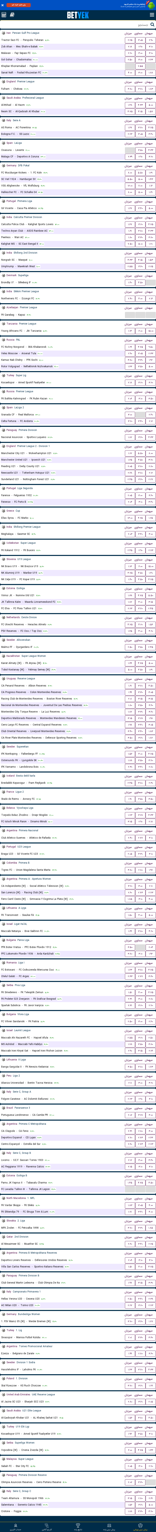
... (130, 66)
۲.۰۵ (130, 466)
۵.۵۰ (140, 173)
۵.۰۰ (151, 105)
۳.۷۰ (140, 89)
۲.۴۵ (130, 479)
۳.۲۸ (140, 718)
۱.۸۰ (130, 237)
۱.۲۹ (130, 347)
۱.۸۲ (130, 437)
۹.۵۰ (151, 347)
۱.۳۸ (130, 595)
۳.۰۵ (140, 40)
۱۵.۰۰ (150, 331)
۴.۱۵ (140, 111)
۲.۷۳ (150, 550)
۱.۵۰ (130, 915)
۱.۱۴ (130, 331)
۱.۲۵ (151, 518)
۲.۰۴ (130, 502)
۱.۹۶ (151, 954)
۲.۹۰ (151, 40)
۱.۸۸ (151, 73)
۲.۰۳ (130, 534)
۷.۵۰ (130, 244)
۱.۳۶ (130, 663)
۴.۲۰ (140, 625)
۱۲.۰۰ (130, 186)
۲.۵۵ (140, 66)
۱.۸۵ (130, 899)
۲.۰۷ (130, 1115)
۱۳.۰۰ (130, 518)
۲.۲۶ (151, 1051)
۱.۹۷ (151, 870)
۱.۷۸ (130, 1044)
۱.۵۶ (151, 625)
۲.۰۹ (130, 1260)
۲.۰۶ (130, 399)
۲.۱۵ (130, 1167)
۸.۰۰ (130, 173)
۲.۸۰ (151, 466)
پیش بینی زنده (109, 1529)
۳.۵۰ (140, 150)
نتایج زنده (78, 1529)
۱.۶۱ (130, 231)
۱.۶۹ (130, 931)
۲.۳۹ (130, 157)
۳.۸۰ (130, 89)
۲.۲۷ (150, 479)
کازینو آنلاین (47, 1529)
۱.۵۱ (130, 992)
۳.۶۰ (140, 266)
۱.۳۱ (151, 173)
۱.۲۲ (130, 453)
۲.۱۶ (151, 299)
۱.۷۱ (130, 1212)
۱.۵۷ (150, 111)
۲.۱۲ (151, 421)
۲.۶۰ (130, 893)
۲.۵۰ (130, 60)
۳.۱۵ (150, 602)
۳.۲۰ (151, 157)
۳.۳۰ (140, 237)
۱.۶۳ (130, 366)
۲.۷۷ (140, 838)
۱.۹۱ (130, 799)
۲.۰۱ (130, 699)
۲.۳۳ (150, 353)
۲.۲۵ (130, 40)
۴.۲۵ (140, 518)
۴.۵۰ (140, 282)
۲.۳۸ (150, 1299)
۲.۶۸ (130, 473)
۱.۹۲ (151, 360)
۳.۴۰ (150, 134)
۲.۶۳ (150, 60)
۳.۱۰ (151, 47)
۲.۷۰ (151, 1005)
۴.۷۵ (130, 111)
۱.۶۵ (130, 460)
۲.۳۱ (130, 999)
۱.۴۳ (151, 179)
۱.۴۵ (130, 1183)
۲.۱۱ (151, 886)
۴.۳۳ (140, 105)
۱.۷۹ (151, 1386)
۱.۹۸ (151, 718)
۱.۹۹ (130, 692)
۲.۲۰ (130, 53)
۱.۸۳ (151, 89)
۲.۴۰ (130, 299)
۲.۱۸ (130, 47)
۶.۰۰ (140, 331)
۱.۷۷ (151, 1321)
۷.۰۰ (140, 186)
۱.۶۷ (130, 128)
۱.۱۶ (151, 186)
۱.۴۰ (130, 282)
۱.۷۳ (130, 815)
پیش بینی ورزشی (140, 1529)
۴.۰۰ (130, 73)
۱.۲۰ (151, 244)
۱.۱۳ (130, 566)
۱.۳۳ (151, 1450)
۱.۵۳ (150, 260)
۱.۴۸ (130, 105)
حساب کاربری (15, 1529)
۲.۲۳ (130, 134)
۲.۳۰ (130, 767)
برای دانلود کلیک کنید (19, 5)
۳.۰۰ (140, 53)
